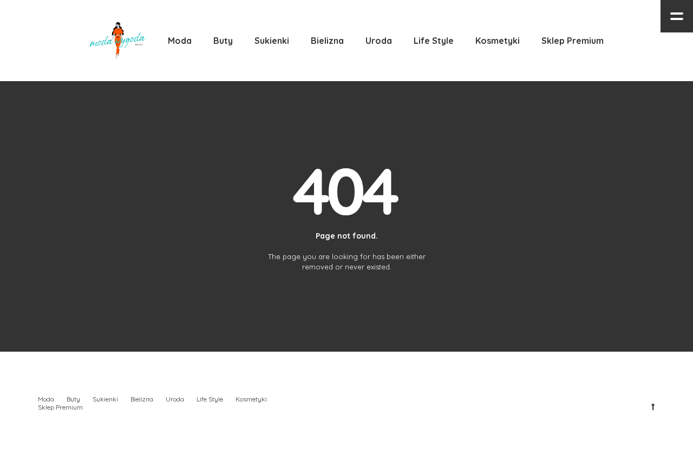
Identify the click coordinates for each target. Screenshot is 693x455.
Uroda (175, 399)
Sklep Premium (60, 407)
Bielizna (141, 399)
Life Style (210, 399)
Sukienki (105, 399)
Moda (46, 399)
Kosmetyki (251, 399)
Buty (73, 399)
